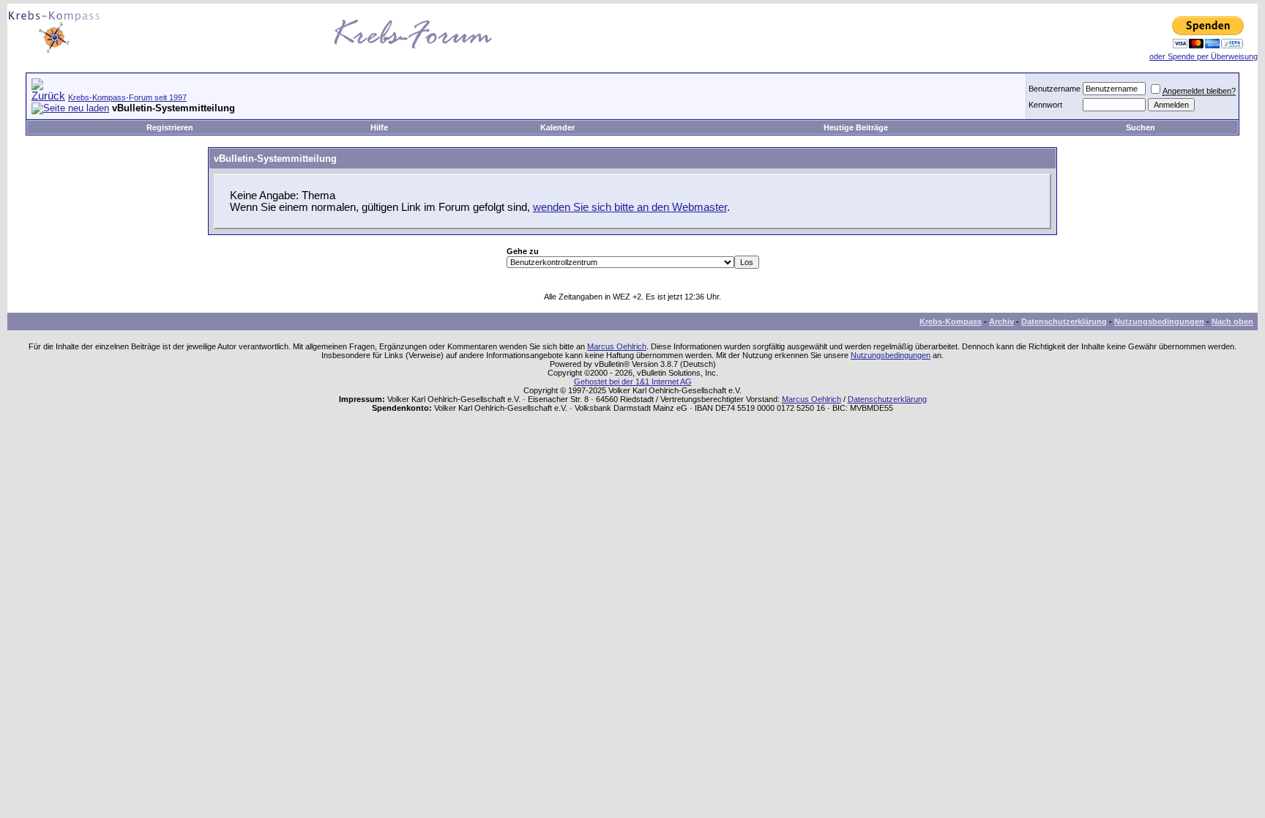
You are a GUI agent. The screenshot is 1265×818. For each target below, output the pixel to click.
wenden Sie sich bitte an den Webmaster (630, 207)
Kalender (557, 127)
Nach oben (1232, 321)
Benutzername (1055, 88)
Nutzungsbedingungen (1159, 321)
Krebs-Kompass (950, 321)
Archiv (1001, 321)
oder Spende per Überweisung (1203, 56)
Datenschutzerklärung (1064, 321)
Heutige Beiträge (856, 127)
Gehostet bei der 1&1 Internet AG (633, 381)
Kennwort (1045, 104)
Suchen (1140, 127)
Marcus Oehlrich (616, 346)
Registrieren (169, 127)
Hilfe (379, 127)
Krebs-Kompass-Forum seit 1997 (127, 97)
